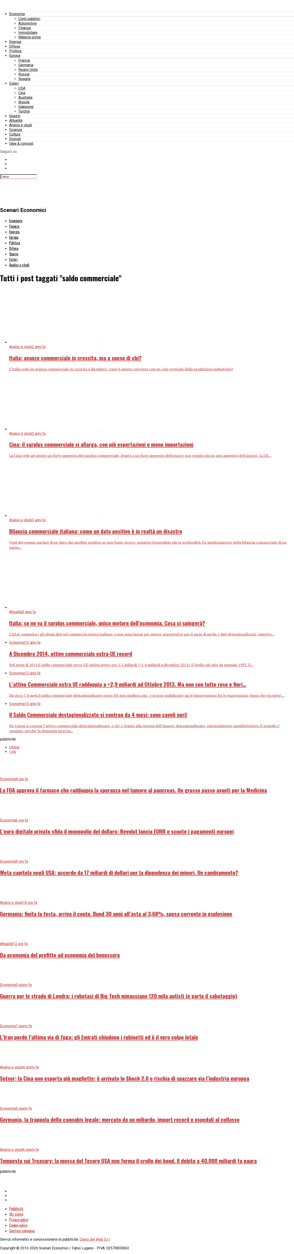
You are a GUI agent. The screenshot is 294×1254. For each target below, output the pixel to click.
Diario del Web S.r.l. (94, 1239)
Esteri (14, 83)
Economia (17, 14)
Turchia (24, 111)
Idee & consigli (21, 143)
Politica (15, 51)
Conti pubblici (29, 19)
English (15, 139)
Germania (25, 65)
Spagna (24, 79)
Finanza (24, 28)
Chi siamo (16, 1214)
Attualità (15, 120)
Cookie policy (18, 1225)
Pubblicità (16, 1208)
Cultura (14, 134)
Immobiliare (27, 32)
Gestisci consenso (22, 1231)
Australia (25, 97)
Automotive (27, 23)
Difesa (14, 46)
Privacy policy (18, 1219)
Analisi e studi (20, 125)
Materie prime (29, 37)
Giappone (26, 106)
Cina (21, 93)
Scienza (15, 130)
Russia (23, 74)
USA (21, 88)
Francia (24, 60)
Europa (14, 55)
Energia (15, 42)
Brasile (24, 102)
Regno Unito (28, 69)
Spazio (14, 116)
